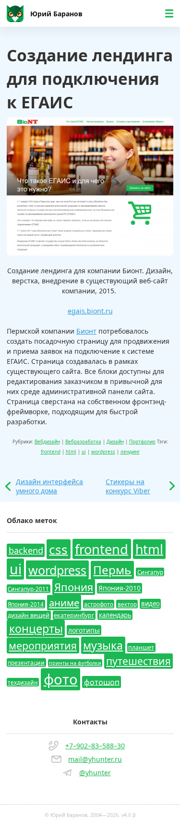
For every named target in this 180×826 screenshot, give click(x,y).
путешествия (138, 661)
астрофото (98, 604)
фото (61, 679)
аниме (64, 602)
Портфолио (142, 442)
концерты (36, 628)
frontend (50, 452)
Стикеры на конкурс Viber (128, 486)
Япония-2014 (26, 604)
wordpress (103, 452)
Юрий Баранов (56, 13)
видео (150, 604)
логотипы (84, 630)
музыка (103, 645)
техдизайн (22, 682)
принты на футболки (75, 663)
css (58, 549)
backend (26, 550)
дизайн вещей (28, 615)
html (71, 452)
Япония (73, 587)
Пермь (112, 570)
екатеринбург (74, 615)
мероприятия (43, 645)
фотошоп (102, 681)
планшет (141, 647)
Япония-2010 (119, 588)
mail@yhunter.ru (95, 759)
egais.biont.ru (90, 310)
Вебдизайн (47, 442)
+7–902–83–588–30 (95, 745)
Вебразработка (83, 442)
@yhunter (95, 772)
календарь (115, 615)
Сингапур (150, 572)
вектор (127, 604)
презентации (26, 662)
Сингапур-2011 (28, 589)
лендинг (130, 452)
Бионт (86, 331)
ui (84, 452)
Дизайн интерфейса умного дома (49, 486)
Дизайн (115, 442)
